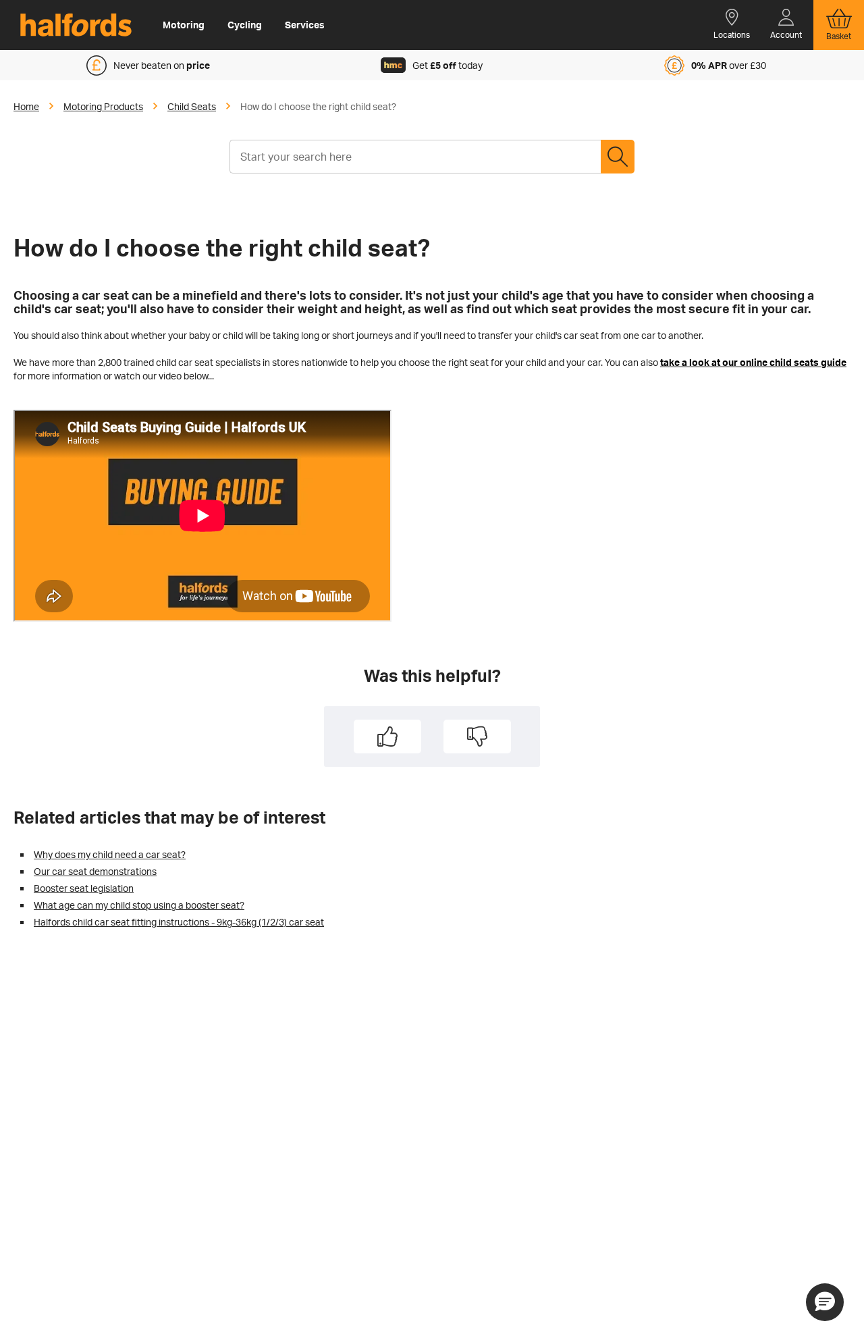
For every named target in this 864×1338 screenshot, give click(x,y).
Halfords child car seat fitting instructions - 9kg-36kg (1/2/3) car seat (179, 922)
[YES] (387, 736)
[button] (731, 25)
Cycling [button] (244, 24)
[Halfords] (76, 25)
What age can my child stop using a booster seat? (139, 905)
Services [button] (305, 24)
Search (617, 156)
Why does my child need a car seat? (110, 854)
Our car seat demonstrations (95, 871)
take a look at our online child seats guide (753, 362)
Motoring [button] (184, 24)
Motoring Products (103, 106)
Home (26, 106)
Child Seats (191, 106)
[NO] (477, 736)
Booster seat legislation (84, 888)
